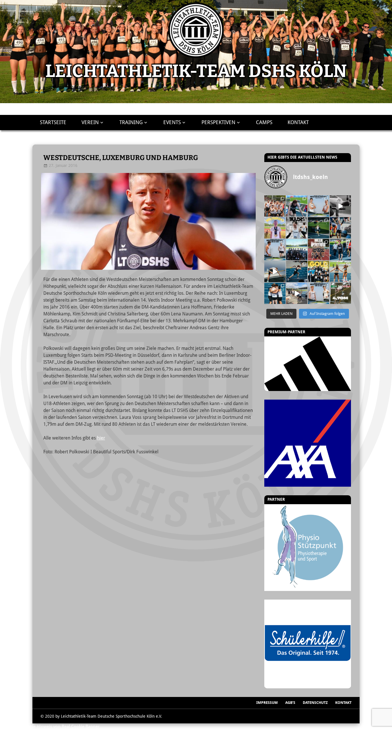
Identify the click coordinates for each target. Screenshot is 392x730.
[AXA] (307, 443)
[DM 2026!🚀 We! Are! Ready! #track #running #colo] (318, 206)
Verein (90, 122)
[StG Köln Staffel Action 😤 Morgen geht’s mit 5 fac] (318, 249)
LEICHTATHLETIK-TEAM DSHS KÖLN (196, 71)
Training (131, 122)
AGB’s (290, 702)
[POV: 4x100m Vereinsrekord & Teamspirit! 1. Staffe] (275, 206)
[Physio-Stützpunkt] (307, 547)
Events (172, 122)
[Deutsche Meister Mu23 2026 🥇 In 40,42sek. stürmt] (275, 293)
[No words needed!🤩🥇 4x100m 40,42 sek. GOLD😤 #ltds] (296, 293)
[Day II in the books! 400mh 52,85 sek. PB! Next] (296, 271)
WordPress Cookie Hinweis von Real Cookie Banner (50, 726)
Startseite (53, 122)
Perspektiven (218, 122)
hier (101, 438)
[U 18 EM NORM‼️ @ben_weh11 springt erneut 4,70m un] (340, 293)
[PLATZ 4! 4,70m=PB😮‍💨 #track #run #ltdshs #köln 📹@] (275, 271)
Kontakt (298, 122)
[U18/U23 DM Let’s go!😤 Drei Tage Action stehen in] (318, 293)
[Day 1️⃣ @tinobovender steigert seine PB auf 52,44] (296, 206)
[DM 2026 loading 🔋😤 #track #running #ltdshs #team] (340, 206)
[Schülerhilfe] (307, 685)
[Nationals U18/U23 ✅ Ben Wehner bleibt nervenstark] (340, 249)
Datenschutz (315, 702)
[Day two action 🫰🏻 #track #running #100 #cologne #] (340, 227)
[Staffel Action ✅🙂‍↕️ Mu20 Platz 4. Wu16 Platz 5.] (296, 249)
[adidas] (307, 363)
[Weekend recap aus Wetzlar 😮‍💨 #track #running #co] (296, 227)
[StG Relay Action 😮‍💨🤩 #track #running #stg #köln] (340, 271)
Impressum (267, 702)
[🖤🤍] (318, 271)
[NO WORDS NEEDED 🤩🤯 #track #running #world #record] (275, 227)
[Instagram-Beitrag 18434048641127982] (275, 249)
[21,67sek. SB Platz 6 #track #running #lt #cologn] (318, 227)
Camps (264, 122)
